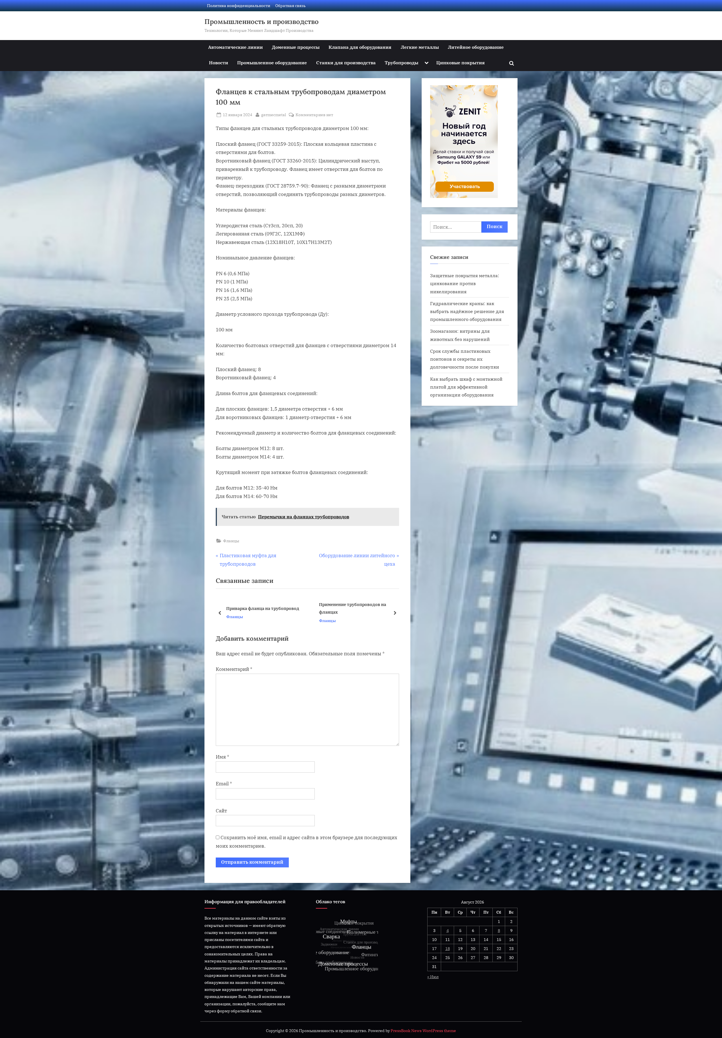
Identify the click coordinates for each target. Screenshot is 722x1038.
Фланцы (231, 540)
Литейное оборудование (476, 47)
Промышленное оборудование (272, 62)
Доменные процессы (296, 47)
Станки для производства (346, 62)
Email (224, 784)
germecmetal (273, 114)
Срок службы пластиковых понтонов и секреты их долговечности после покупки (464, 359)
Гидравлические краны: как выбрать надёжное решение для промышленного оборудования (467, 311)
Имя (222, 757)
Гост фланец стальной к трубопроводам (345, 608)
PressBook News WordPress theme (423, 1030)
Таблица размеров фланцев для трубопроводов (260, 608)
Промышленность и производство (261, 21)
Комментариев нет (314, 115)
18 (447, 948)
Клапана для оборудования (360, 47)
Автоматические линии (235, 47)
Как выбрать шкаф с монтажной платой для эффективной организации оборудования (466, 387)
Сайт (221, 811)
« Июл (433, 976)
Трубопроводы (401, 62)
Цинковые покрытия (460, 62)
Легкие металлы (420, 47)
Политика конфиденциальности (238, 5)
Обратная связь (290, 5)
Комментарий (234, 669)
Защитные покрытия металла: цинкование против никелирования (464, 283)
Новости (218, 62)
